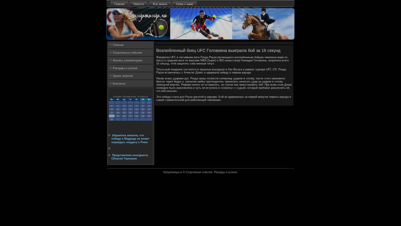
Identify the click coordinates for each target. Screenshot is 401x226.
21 (136, 113)
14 (136, 109)
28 (136, 116)
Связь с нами (184, 4)
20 (130, 113)
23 (149, 113)
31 (111, 119)
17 (111, 113)
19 (124, 113)
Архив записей (123, 75)
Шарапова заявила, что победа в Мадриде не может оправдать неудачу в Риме (130, 139)
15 (143, 109)
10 (111, 109)
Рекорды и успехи (125, 68)
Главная (119, 4)
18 (118, 113)
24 (111, 116)
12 (124, 109)
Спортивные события (127, 52)
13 (130, 109)
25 (118, 116)
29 (143, 116)
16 (149, 109)
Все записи (160, 4)
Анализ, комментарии (127, 60)
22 (143, 113)
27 (130, 116)
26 (124, 116)
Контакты (119, 83)
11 (118, 109)
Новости (138, 4)
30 (149, 116)
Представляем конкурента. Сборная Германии (129, 157)
